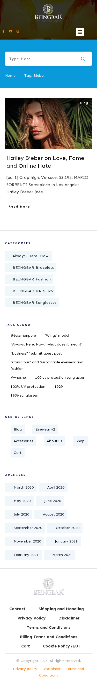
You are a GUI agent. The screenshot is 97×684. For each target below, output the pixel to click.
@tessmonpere (23, 335)
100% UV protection (28, 386)
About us (54, 441)
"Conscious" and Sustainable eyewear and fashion (47, 365)
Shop (80, 441)
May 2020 (22, 501)
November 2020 (27, 541)
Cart (17, 452)
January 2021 (66, 541)
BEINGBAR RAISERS (33, 291)
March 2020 (24, 487)
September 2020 (28, 528)
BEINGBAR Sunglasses (35, 302)
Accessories (23, 441)
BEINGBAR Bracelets (33, 267)
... (45, 191)
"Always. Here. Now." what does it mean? (46, 344)
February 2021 (26, 555)
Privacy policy (25, 669)
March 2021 (62, 555)
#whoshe (18, 377)
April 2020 (55, 487)
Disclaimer (51, 669)
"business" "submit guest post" (37, 353)
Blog (84, 103)
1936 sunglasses (24, 395)
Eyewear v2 (45, 429)
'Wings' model (57, 335)
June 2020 (52, 501)
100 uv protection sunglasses (60, 377)
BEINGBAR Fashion (32, 279)
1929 (59, 386)
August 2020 (53, 514)
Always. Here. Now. (31, 256)
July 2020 (21, 514)
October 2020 (67, 528)
